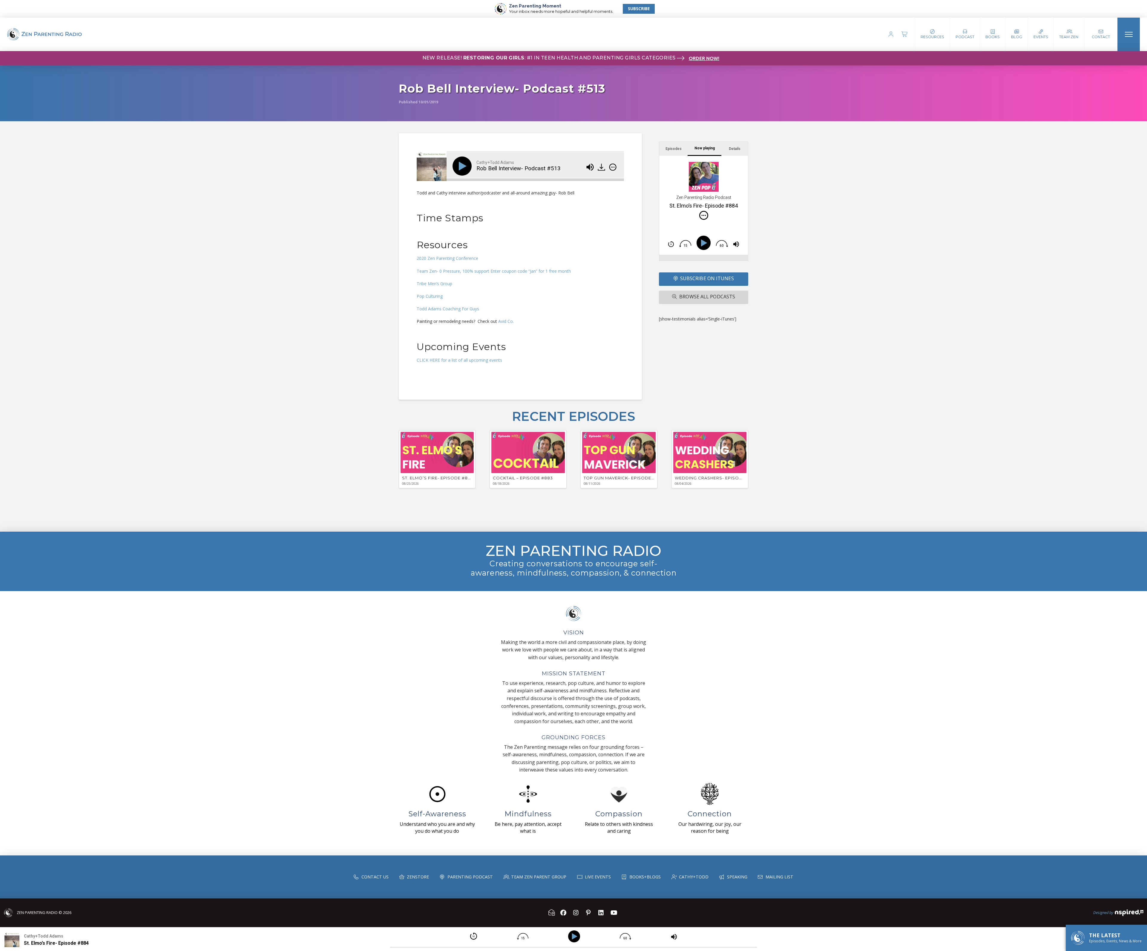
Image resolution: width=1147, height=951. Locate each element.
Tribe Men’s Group (435, 283)
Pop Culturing (430, 296)
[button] (965, 34)
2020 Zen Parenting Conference (447, 258)
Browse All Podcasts (707, 296)
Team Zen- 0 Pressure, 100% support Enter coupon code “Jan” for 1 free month (494, 271)
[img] (613, 167)
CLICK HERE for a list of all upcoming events (459, 360)
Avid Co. (506, 321)
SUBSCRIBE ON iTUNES (707, 278)
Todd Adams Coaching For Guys (448, 309)
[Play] (463, 166)
